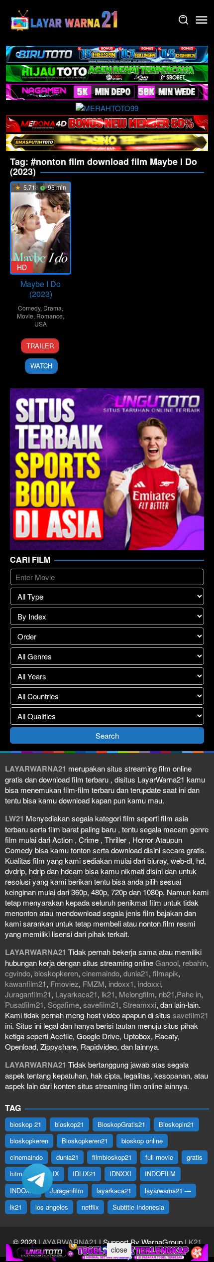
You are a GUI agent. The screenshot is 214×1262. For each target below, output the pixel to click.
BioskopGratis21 (121, 1124)
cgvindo (17, 973)
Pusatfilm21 (24, 1004)
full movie (159, 1157)
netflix (90, 1207)
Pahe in (189, 994)
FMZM (94, 983)
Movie (25, 316)
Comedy (29, 308)
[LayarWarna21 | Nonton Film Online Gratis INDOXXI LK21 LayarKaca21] (64, 18)
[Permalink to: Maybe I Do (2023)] (40, 227)
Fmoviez (64, 983)
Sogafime (63, 1004)
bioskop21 (69, 1124)
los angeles (51, 1207)
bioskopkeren (56, 973)
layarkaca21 (114, 1190)
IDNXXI (120, 1173)
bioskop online (142, 1140)
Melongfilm (137, 994)
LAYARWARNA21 (67, 1242)
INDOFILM (160, 1173)
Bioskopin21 (176, 1124)
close (119, 1250)
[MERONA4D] (107, 122)
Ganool (167, 962)
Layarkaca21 (76, 994)
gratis (195, 1157)
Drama (52, 308)
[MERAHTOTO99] (107, 106)
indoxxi (149, 983)
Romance (49, 316)
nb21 (167, 994)
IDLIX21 (84, 1173)
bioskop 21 (25, 1124)
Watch (41, 365)
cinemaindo (100, 973)
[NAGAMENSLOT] (107, 91)
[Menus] (201, 19)
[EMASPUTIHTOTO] (107, 141)
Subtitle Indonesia (138, 1207)
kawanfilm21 (25, 983)
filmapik (165, 973)
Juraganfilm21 (28, 994)
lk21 (108, 994)
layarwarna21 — (168, 1190)
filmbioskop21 (112, 1157)
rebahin (195, 962)
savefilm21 (101, 1004)
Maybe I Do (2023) (40, 289)
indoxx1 (121, 983)
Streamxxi (139, 1004)
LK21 (192, 1242)
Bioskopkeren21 (85, 1140)
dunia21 (136, 973)
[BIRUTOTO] (107, 53)
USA (40, 323)
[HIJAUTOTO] (107, 72)
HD (22, 267)
